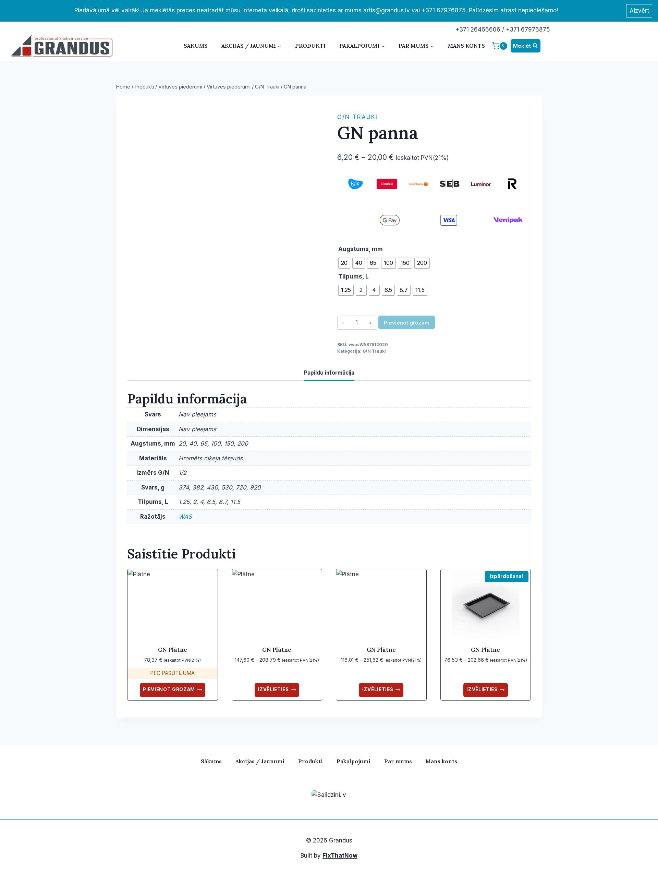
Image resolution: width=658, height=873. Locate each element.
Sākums (196, 45)
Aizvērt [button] (639, 10)
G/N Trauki (357, 117)
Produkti (310, 45)
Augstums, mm (360, 249)
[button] (312, 115)
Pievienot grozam (406, 322)
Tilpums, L (353, 276)
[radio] (344, 263)
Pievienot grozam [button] (169, 689)
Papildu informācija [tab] (329, 372)
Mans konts (466, 45)
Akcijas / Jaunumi (259, 761)
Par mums (398, 761)
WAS (185, 516)
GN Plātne (172, 649)
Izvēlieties (273, 689)
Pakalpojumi (353, 761)
